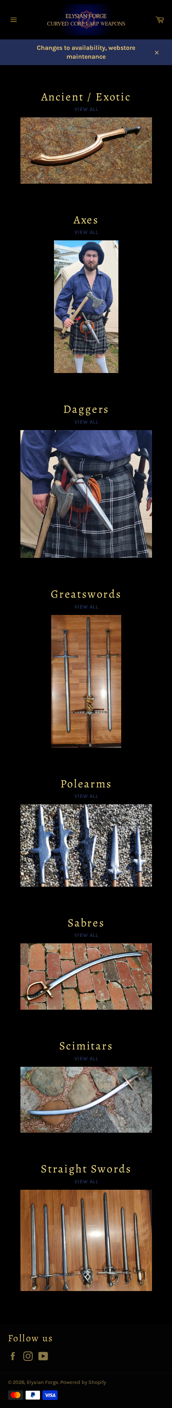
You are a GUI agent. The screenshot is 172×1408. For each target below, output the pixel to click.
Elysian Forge (42, 1382)
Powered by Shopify (83, 1382)
